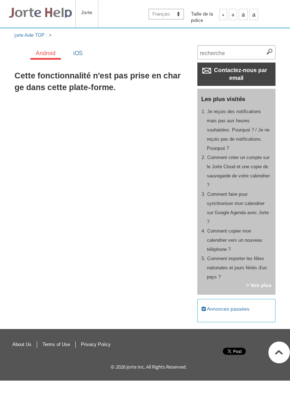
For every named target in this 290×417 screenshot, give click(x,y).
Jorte (86, 12)
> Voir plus (259, 285)
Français (161, 14)
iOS (78, 53)
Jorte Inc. (136, 367)
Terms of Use (56, 344)
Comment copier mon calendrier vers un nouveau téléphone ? (234, 240)
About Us (21, 344)
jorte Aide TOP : (31, 35)
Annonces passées (227, 309)
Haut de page (279, 352)
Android (46, 53)
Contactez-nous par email (240, 74)
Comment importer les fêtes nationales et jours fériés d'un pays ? (237, 268)
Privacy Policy (96, 344)
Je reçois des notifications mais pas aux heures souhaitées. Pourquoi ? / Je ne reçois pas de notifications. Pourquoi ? (238, 130)
